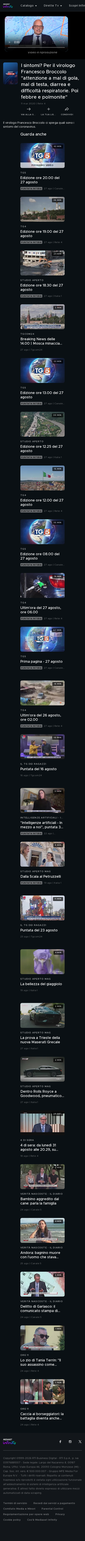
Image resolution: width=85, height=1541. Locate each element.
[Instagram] (70, 1441)
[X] (80, 1441)
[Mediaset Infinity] (8, 5)
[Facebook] (60, 1441)
